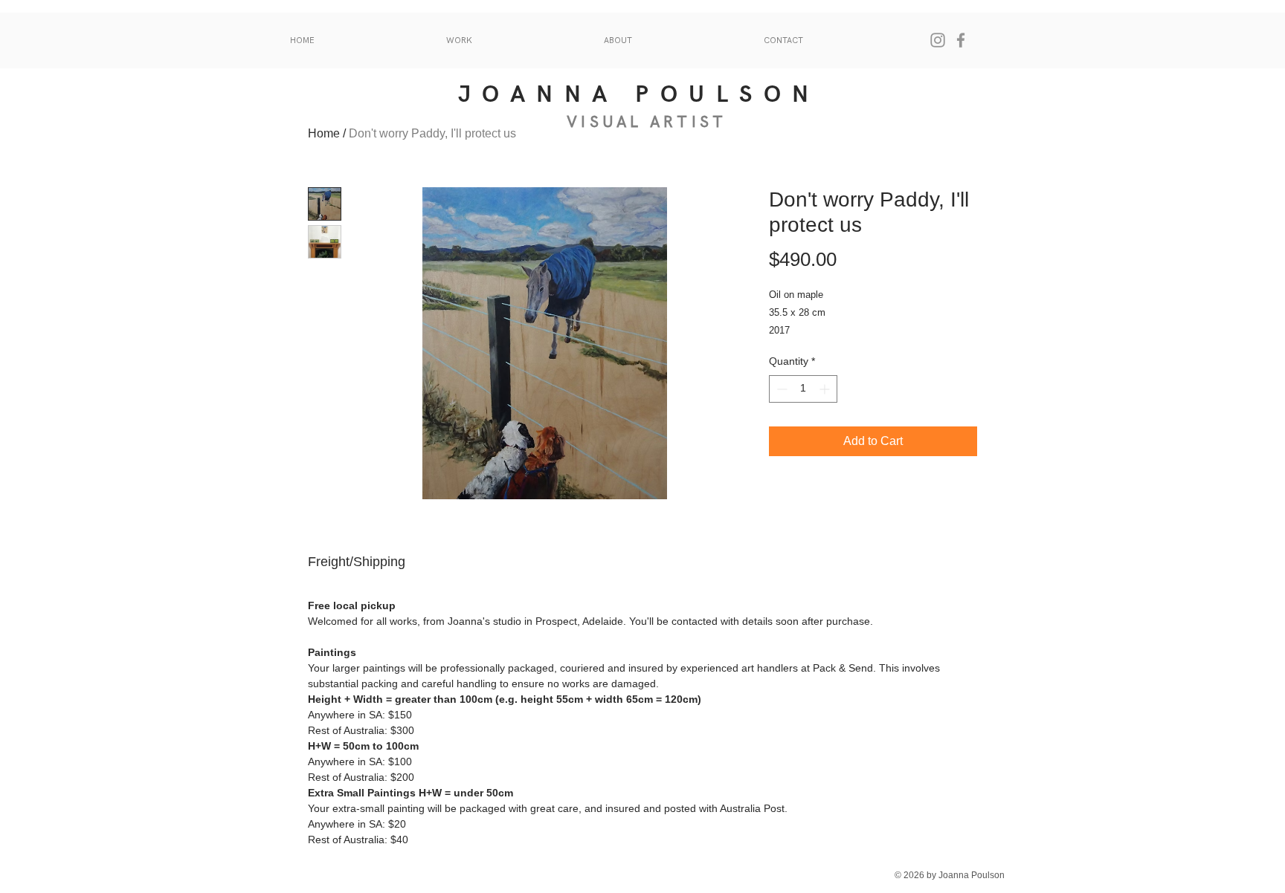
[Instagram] (937, 40)
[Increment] (826, 389)
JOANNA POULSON (639, 94)
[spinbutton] (803, 389)
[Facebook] (960, 40)
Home (324, 133)
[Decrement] (780, 389)
